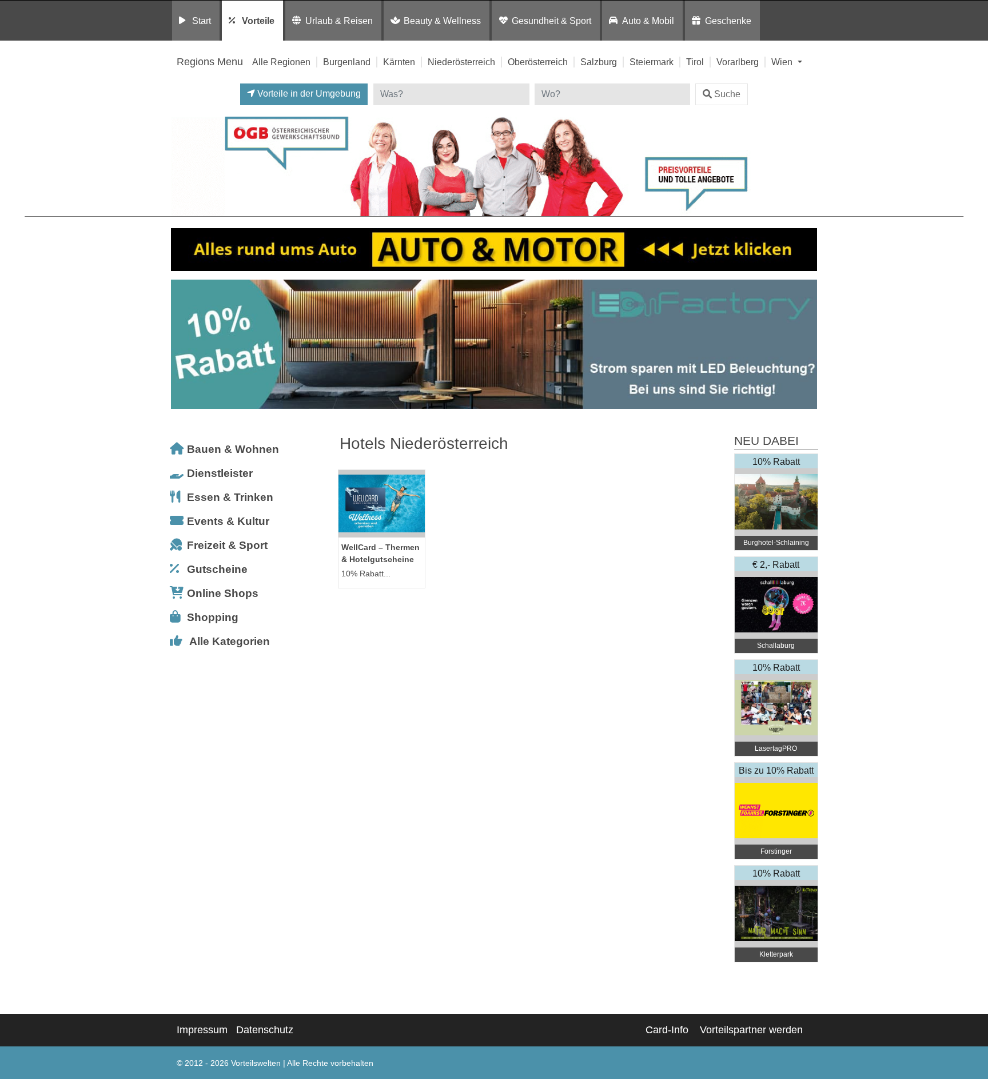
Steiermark (652, 62)
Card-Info (667, 1030)
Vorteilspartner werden (751, 1030)
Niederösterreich (461, 62)
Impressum (202, 1030)
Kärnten (399, 62)
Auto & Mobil (648, 20)
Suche (727, 94)
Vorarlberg (737, 62)
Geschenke (728, 20)
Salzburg (598, 62)
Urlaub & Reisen (339, 20)
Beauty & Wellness (442, 20)
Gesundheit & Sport (551, 20)
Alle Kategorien (229, 641)
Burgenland (346, 62)
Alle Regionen (281, 62)
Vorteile (258, 20)
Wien (783, 62)
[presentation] (181, 344)
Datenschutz (264, 1030)
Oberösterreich (538, 62)
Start (201, 20)
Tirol (695, 62)
